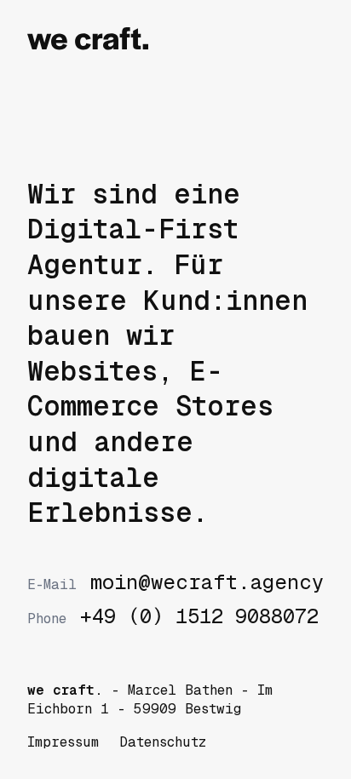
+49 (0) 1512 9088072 (173, 616)
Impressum (63, 742)
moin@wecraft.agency (175, 582)
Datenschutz (162, 742)
